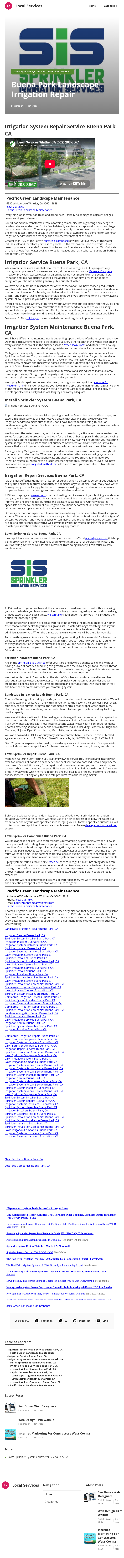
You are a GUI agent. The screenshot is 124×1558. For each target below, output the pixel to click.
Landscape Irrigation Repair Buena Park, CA (31, 929)
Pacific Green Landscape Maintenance (29, 210)
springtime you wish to (32, 662)
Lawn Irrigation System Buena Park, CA (28, 955)
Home (92, 5)
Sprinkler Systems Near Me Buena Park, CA (31, 1026)
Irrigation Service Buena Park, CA (25, 935)
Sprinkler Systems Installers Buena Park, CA (31, 977)
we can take (54, 614)
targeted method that (44, 464)
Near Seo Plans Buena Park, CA (24, 1159)
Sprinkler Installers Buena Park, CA (26, 958)
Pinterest (84, 1320)
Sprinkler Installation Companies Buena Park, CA (34, 984)
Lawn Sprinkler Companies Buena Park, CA (31, 1039)
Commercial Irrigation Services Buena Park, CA (33, 987)
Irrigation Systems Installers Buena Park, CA (31, 951)
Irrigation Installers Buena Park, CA (26, 974)
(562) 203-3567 (15, 207)
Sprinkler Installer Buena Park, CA (25, 948)
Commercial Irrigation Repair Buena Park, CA (32, 1006)
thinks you (32, 318)
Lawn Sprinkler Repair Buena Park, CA (33, 1378)
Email (106, 1320)
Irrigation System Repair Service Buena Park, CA (34, 1065)
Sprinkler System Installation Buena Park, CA (32, 961)
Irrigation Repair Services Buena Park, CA (30, 1049)
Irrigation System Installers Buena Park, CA (31, 945)
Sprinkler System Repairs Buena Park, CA (30, 1101)
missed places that (96, 538)
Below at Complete (100, 271)
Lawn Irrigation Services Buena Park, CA (29, 967)
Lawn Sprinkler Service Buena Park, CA (34, 1369)
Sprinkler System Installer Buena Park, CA (30, 938)
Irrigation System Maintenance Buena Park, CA (33, 1003)
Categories (110, 5)
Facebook (46, 1320)
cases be (53, 862)
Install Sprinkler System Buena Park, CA (33, 1362)
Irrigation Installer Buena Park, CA (25, 942)
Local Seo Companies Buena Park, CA (27, 1165)
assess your (38, 495)
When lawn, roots (75, 345)
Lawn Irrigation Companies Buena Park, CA (31, 1062)
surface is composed (56, 241)
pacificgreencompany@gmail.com (34, 903)
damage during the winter (101, 825)
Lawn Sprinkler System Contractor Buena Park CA (42, 71)
